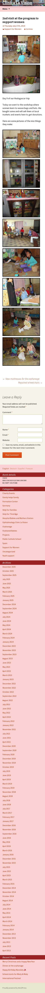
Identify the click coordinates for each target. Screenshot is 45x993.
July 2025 (6, 579)
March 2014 (7, 921)
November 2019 (9, 763)
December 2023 (9, 646)
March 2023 (7, 675)
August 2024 (7, 612)
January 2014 (8, 929)
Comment (7, 412)
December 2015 (9, 859)
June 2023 (6, 662)
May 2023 (6, 667)
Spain (4, 543)
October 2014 (8, 896)
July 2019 (6, 771)
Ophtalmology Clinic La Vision (15, 522)
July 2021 (6, 733)
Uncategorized (8, 551)
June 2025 (6, 583)
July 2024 (6, 617)
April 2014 (6, 917)
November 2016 (9, 829)
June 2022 (6, 708)
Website (6, 440)
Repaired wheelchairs (30, 382)
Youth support (8, 556)
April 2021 (6, 742)
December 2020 (9, 746)
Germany (6, 505)
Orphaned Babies (9, 531)
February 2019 (8, 788)
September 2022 (9, 696)
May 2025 (6, 587)
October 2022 (8, 692)
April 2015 (6, 875)
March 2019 (7, 784)
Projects (6, 535)
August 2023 (7, 658)
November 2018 (9, 792)
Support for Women (12, 29)
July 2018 (6, 800)
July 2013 (6, 942)
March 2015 (7, 879)
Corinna (29, 29)
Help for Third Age (10, 514)
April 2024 (6, 629)
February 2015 (8, 884)
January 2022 (8, 725)
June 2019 (6, 775)
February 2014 (8, 925)
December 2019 (9, 758)
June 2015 (6, 871)
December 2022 (9, 683)
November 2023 (9, 650)
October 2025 (8, 571)
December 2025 (9, 567)
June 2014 (6, 909)
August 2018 (7, 796)
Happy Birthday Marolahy (13, 970)
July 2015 (6, 867)
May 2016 (6, 842)
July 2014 (6, 904)
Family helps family (10, 497)
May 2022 (6, 713)
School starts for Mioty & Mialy (15, 974)
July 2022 (6, 704)
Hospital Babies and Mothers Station (17, 518)
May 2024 (6, 625)
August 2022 (7, 700)
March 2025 (7, 592)
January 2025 (8, 600)
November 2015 (9, 863)
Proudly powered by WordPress (14, 988)
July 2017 (6, 808)
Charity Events (8, 493)
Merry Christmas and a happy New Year (18, 961)
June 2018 (6, 804)
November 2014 (9, 892)
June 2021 (6, 738)
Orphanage (7, 526)
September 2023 (9, 654)
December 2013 (9, 934)
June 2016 (6, 838)
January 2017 (8, 821)
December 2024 (9, 604)
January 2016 (8, 854)
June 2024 (6, 621)
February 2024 (8, 638)
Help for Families (9, 510)
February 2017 (8, 817)
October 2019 (8, 767)
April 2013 (6, 950)
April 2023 (6, 671)
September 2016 (9, 834)
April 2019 (6, 779)
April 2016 (6, 846)
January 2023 (8, 679)
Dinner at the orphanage (12, 966)
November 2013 (9, 938)
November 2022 (9, 688)
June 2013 (6, 946)
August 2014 (7, 900)
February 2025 (8, 596)
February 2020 (8, 754)
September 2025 (9, 575)
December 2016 (9, 825)
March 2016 (7, 850)
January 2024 (8, 642)
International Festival (11, 978)
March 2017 (7, 813)
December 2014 (9, 888)
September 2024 (9, 608)
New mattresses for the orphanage (20, 378)
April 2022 (6, 717)
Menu (4, 9)
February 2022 (8, 721)
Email (5, 435)
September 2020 (9, 750)
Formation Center (10, 501)
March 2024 (7, 633)
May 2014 (6, 913)
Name (5, 429)
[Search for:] (40, 9)
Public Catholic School (11, 539)
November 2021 (9, 729)
